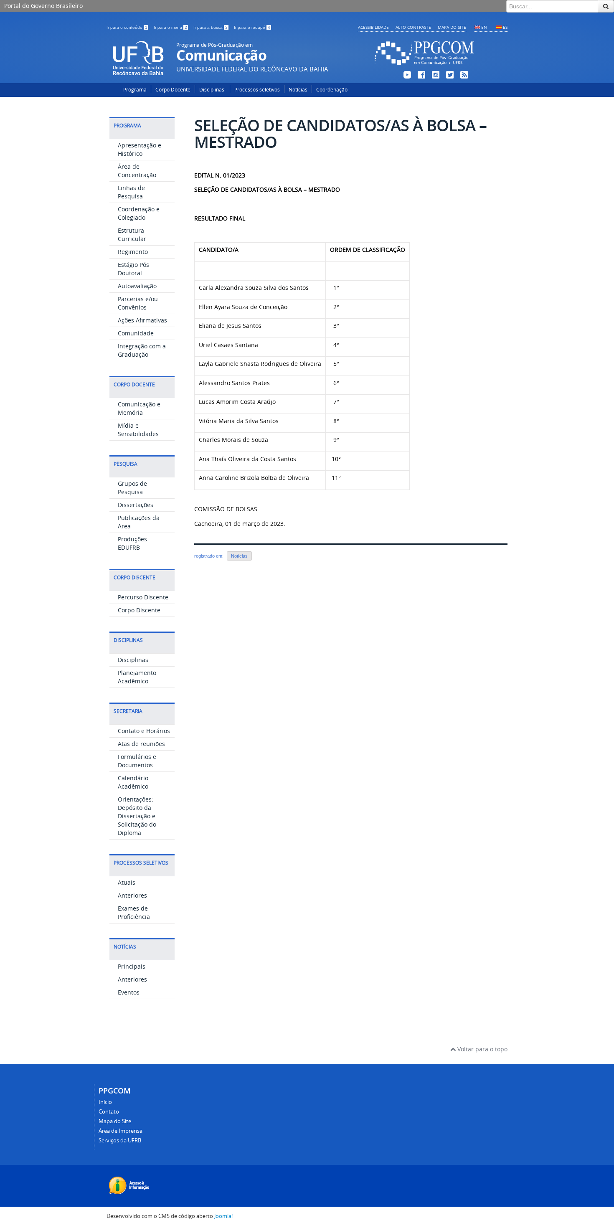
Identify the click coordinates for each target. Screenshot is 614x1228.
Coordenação (332, 89)
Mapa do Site (452, 27)
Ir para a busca (210, 27)
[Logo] (424, 66)
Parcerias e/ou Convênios (138, 303)
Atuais (126, 882)
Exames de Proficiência (134, 912)
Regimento (133, 252)
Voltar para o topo (481, 1049)
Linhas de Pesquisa (131, 192)
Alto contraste (413, 27)
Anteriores (132, 895)
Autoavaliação (137, 286)
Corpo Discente (139, 610)
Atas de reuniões (141, 744)
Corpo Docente (172, 89)
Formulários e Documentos (137, 761)
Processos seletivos (257, 89)
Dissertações (135, 505)
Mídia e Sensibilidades (138, 429)
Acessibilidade (373, 27)
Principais (131, 966)
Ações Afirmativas (142, 320)
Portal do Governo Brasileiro (43, 6)
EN (484, 27)
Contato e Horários (144, 731)
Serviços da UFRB (120, 1140)
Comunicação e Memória (139, 408)
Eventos (129, 992)
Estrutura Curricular (132, 234)
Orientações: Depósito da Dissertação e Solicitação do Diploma (137, 816)
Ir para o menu (170, 27)
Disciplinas (212, 89)
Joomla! (223, 1216)
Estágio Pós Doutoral (133, 269)
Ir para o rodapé (252, 27)
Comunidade (136, 333)
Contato (109, 1111)
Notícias (298, 89)
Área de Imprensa (120, 1130)
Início (105, 1102)
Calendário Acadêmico (133, 782)
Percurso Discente (143, 597)
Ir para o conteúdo (127, 27)
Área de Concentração (137, 170)
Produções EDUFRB (132, 543)
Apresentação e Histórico (139, 149)
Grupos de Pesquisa (132, 488)
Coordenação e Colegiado (139, 213)
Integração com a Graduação (142, 350)
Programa (135, 89)
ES (505, 27)
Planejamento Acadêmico (137, 677)
